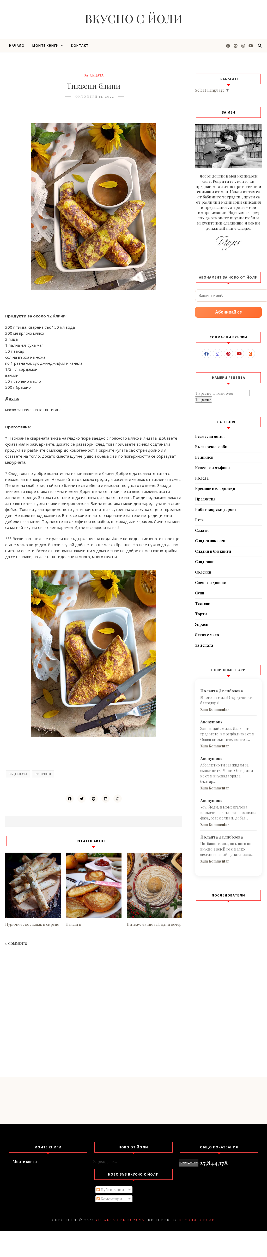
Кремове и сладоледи (215, 488)
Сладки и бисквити (213, 551)
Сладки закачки (210, 540)
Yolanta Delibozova (120, 1220)
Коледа (202, 478)
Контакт (80, 45)
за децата (94, 75)
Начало (17, 45)
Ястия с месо (207, 634)
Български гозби (211, 446)
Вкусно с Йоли (134, 18)
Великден (204, 457)
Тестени (43, 774)
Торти (201, 613)
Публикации (112, 1189)
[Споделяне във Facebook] (69, 798)
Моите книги (45, 45)
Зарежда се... (105, 1161)
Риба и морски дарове (215, 509)
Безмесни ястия (209, 436)
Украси (201, 624)
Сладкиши (205, 561)
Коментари (111, 1198)
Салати (202, 530)
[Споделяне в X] (81, 798)
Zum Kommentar (214, 709)
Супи (199, 593)
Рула (199, 519)
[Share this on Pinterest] (93, 798)
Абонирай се (228, 312)
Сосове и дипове (210, 582)
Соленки (203, 572)
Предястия (205, 499)
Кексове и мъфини (212, 467)
